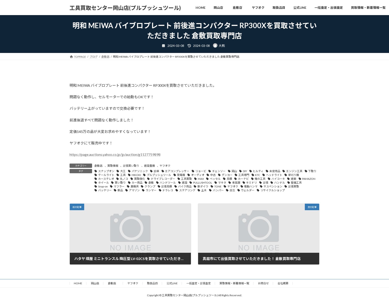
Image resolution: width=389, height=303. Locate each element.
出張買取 (293, 186)
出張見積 (166, 186)
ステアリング (187, 190)
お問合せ (263, 283)
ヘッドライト (274, 175)
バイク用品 (185, 186)
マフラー (119, 186)
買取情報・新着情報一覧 (234, 283)
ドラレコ (167, 190)
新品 (120, 190)
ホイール (103, 182)
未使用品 (274, 171)
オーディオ (197, 175)
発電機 (181, 175)
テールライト (106, 175)
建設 (184, 182)
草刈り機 (293, 175)
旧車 (156, 171)
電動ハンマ (251, 186)
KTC (257, 175)
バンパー (218, 190)
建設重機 (149, 165)
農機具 (135, 186)
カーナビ (243, 178)
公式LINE (172, 283)
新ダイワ (202, 186)
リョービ (200, 171)
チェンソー (219, 171)
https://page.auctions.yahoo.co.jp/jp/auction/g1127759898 (115, 154)
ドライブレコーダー (163, 178)
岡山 (234, 171)
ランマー (151, 190)
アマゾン (134, 190)
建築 (293, 178)
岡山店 (95, 283)
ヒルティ (258, 171)
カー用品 (137, 182)
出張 (265, 182)
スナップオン (106, 171)
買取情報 (112, 165)
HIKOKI (136, 175)
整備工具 (296, 182)
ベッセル (215, 178)
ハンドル (279, 182)
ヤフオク (165, 165)
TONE (218, 186)
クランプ (150, 186)
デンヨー (227, 175)
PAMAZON (308, 178)
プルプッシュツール (159, 175)
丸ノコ (124, 178)
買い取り (120, 182)
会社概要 (283, 283)
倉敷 (151, 182)
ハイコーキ (278, 178)
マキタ (222, 182)
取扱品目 (152, 283)
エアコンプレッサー (177, 171)
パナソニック (140, 171)
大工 (123, 171)
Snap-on (103, 186)
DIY (245, 171)
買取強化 (139, 178)
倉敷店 (98, 165)
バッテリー (105, 190)
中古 (213, 175)
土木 (204, 190)
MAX (201, 178)
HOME (78, 283)
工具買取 (186, 178)
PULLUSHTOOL (202, 182)
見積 (229, 178)
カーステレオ (106, 178)
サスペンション (273, 186)
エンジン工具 (294, 171)
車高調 (236, 182)
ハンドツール (168, 182)
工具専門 (243, 175)
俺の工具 (260, 178)
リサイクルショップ (272, 190)
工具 (123, 175)
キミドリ (251, 182)
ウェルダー (247, 190)
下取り (312, 171)
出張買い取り (131, 165)
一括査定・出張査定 (198, 283)
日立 (232, 190)
